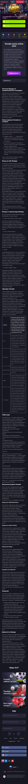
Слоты (5, 738)
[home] (4, 2)
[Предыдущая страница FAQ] (9, 733)
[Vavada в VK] (6, 761)
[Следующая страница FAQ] (18, 733)
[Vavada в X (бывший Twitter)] (9, 761)
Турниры (21, 738)
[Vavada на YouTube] (12, 761)
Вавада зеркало (14, 73)
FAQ (18, 741)
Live (11, 738)
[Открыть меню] (26, 2)
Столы (15, 738)
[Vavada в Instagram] (2, 761)
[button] (26, 8)
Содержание (11, 741)
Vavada (14, 136)
